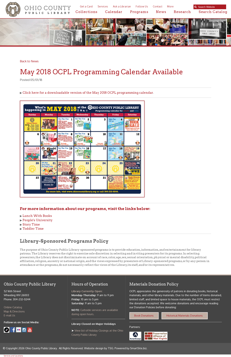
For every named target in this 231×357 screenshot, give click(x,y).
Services (103, 6)
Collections (86, 12)
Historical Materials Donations (184, 315)
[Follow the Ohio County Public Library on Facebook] (12, 331)
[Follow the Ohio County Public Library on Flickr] (18, 331)
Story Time (31, 224)
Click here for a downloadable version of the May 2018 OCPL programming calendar (88, 92)
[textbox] (211, 6)
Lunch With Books (37, 216)
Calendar (113, 12)
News (161, 12)
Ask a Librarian (122, 6)
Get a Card (86, 6)
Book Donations (144, 315)
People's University (38, 220)
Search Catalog (213, 12)
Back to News (29, 61)
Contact (157, 6)
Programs (139, 12)
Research (182, 12)
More (170, 6)
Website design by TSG (98, 348)
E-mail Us (9, 315)
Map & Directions (14, 311)
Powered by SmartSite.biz (131, 348)
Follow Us (142, 6)
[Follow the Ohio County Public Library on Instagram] (24, 331)
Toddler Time (33, 228)
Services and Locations (13, 355)
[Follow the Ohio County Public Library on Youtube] (29, 331)
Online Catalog (13, 307)
